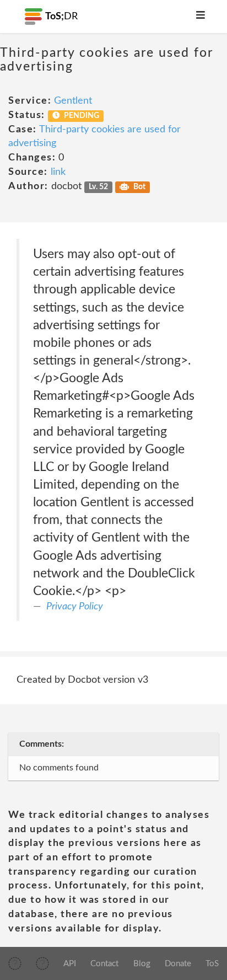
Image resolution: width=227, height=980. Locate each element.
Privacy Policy (74, 607)
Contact (104, 964)
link (58, 172)
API (69, 964)
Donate (178, 964)
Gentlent (73, 101)
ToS (212, 964)
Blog (141, 964)
